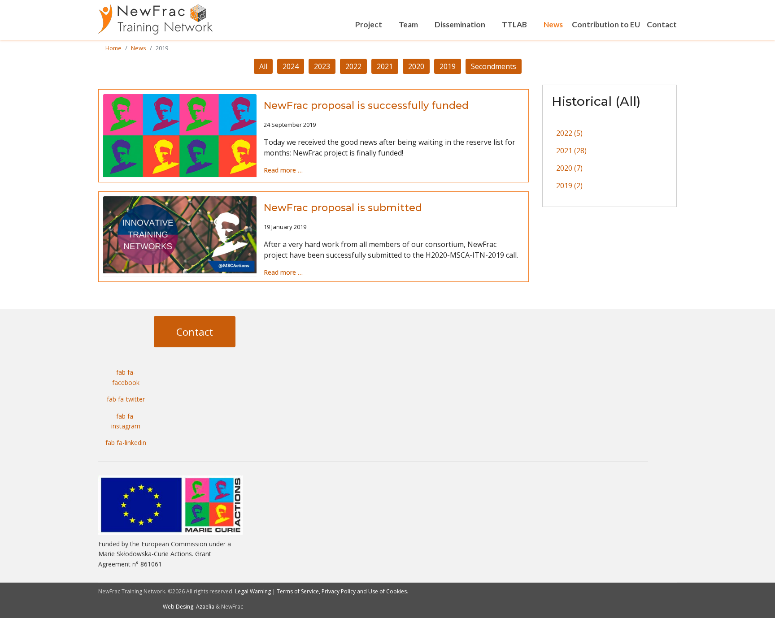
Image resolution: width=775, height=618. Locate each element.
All (263, 66)
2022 (353, 66)
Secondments (493, 66)
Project (368, 24)
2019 (448, 66)
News (553, 24)
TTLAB (514, 24)
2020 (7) (569, 168)
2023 (322, 66)
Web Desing (178, 606)
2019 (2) (569, 185)
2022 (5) (569, 133)
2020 (416, 66)
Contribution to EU (606, 24)
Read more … (283, 170)
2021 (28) (571, 151)
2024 (291, 66)
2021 (385, 66)
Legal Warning (253, 591)
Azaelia (205, 606)
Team (408, 24)
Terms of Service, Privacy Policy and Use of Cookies (342, 591)
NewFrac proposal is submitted (343, 208)
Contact (662, 24)
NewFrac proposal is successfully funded (366, 105)
